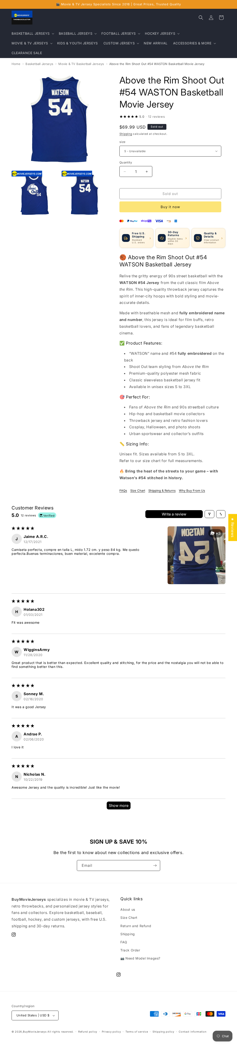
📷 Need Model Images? (140, 958)
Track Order (130, 950)
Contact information (192, 1031)
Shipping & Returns (162, 490)
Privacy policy (111, 1031)
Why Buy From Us (192, 490)
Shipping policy (163, 1031)
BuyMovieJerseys (35, 1031)
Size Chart (137, 490)
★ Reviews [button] (232, 527)
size (122, 142)
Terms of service (136, 1031)
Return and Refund (135, 926)
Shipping (125, 134)
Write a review (174, 514)
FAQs (123, 490)
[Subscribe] (155, 865)
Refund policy (87, 1031)
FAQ (123, 942)
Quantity (125, 162)
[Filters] (209, 514)
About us (127, 909)
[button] (32, 33)
